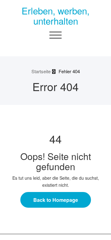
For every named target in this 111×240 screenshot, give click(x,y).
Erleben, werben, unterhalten (55, 15)
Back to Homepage (55, 199)
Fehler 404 (69, 71)
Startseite (41, 71)
